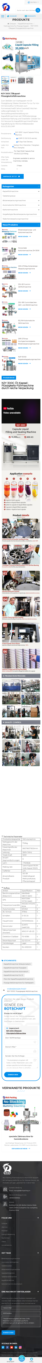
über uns (4, 1227)
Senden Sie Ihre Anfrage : (15, 1056)
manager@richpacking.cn (22, 1190)
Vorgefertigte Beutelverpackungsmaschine (20, 214)
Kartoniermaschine (10, 210)
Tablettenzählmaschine (9, 1277)
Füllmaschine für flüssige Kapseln (16, 26)
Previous (2, 1123)
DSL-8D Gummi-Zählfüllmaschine (24, 285)
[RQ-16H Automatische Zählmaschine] (9, 327)
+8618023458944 (14, 1198)
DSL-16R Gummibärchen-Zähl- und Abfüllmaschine (27, 303)
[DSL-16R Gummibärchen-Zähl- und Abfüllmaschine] (9, 309)
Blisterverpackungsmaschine (14, 200)
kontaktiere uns (7, 1245)
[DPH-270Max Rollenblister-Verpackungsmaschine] (9, 272)
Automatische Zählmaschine (14, 205)
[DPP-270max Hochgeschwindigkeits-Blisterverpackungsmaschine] (9, 345)
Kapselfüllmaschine (25, 24)
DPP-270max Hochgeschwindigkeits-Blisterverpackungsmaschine (28, 341)
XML (35, 1355)
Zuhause (13, 16)
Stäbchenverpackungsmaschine (15, 219)
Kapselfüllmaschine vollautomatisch (17, 964)
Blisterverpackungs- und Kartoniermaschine (27, 231)
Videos (4, 1241)
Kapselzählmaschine (8, 1273)
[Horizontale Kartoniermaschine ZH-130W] (9, 254)
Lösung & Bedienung (8, 1234)
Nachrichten (6, 1238)
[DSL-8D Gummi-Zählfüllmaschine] (9, 290)
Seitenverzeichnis (26, 1355)
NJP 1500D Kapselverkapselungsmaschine (29, 358)
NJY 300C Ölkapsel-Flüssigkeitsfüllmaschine (16, 1032)
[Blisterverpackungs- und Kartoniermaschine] (9, 236)
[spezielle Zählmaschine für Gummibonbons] (21, 1114)
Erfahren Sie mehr (19, 1148)
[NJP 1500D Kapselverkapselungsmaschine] (9, 363)
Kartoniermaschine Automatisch (12, 1284)
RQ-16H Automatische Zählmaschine (26, 322)
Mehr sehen (23, 236)
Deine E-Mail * (10, 1047)
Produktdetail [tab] (8, 378)
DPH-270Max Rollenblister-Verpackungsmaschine (28, 267)
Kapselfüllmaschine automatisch (16, 972)
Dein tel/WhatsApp (13, 1038)
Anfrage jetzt (10, 176)
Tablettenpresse (9, 196)
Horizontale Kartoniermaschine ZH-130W (28, 249)
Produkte (31, 16)
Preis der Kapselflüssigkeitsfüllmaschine (18, 979)
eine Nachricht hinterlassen (21, 1358)
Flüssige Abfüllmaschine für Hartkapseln (19, 983)
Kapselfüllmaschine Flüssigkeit (15, 968)
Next (40, 1123)
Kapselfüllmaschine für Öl (13, 975)
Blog (17, 1355)
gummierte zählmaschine (10, 1262)
